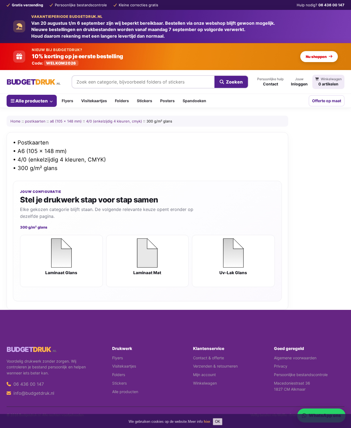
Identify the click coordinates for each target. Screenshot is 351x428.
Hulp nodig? (320, 5)
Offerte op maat (326, 100)
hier (207, 421)
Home (15, 121)
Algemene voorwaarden (295, 357)
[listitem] (61, 261)
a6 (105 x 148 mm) (66, 121)
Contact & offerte (208, 357)
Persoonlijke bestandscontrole (301, 374)
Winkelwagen (205, 383)
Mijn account (204, 374)
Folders (122, 100)
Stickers (144, 100)
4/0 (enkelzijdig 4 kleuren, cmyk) (114, 121)
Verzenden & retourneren (215, 366)
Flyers (67, 100)
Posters (167, 100)
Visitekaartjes (94, 100)
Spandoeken (194, 100)
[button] (339, 402)
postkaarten (35, 121)
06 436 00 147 (28, 384)
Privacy (280, 366)
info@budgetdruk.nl (33, 393)
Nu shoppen (316, 56)
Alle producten (32, 100)
